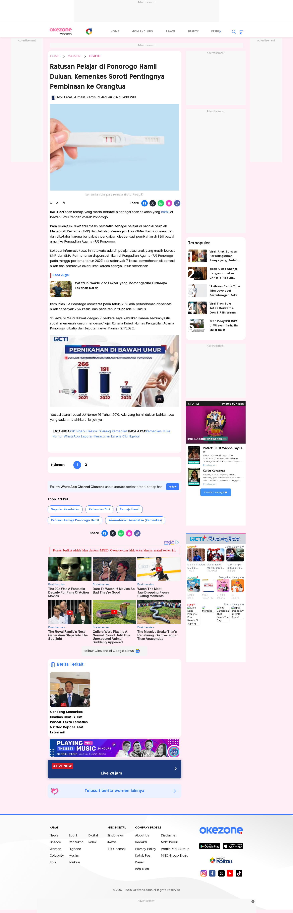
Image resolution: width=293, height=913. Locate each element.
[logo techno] (60, 31)
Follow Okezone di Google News (109, 651)
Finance (55, 842)
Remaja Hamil (129, 509)
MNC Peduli (169, 842)
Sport (73, 835)
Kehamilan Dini (99, 509)
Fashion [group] (217, 31)
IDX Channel (116, 849)
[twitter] (221, 873)
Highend (75, 849)
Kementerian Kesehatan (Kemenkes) (135, 520)
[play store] (209, 846)
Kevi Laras (64, 97)
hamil (165, 212)
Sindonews (115, 835)
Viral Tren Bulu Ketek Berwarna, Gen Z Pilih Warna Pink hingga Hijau (222, 308)
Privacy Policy (145, 849)
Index (92, 842)
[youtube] (230, 873)
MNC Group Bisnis (174, 855)
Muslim (74, 855)
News (54, 835)
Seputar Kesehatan (65, 509)
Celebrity (57, 855)
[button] (220, 31)
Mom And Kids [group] (142, 31)
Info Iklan (142, 869)
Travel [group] (170, 31)
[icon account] (53, 97)
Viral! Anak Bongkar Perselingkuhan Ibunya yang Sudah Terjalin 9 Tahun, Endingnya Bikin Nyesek (223, 256)
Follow (173, 486)
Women (55, 849)
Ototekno (76, 842)
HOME (54, 56)
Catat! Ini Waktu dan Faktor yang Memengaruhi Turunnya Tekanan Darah (121, 286)
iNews (112, 842)
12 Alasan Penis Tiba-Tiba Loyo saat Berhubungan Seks (225, 291)
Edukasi (74, 862)
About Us (142, 835)
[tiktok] (239, 873)
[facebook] (212, 873)
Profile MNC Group (175, 849)
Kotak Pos (142, 855)
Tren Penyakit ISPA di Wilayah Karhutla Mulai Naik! (223, 326)
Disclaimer (169, 835)
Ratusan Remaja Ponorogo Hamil (75, 520)
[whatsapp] (161, 203)
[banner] (114, 755)
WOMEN (74, 56)
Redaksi (141, 842)
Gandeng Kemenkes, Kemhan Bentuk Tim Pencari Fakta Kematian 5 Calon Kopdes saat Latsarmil (69, 722)
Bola (53, 862)
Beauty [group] (193, 31)
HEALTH (94, 56)
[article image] (197, 256)
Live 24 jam (111, 773)
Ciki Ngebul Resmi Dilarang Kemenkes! (99, 431)
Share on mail (169, 203)
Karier (139, 862)
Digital (93, 835)
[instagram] (203, 873)
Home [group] (115, 31)
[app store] (232, 846)
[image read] (61, 289)
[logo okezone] (221, 830)
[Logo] (89, 31)
